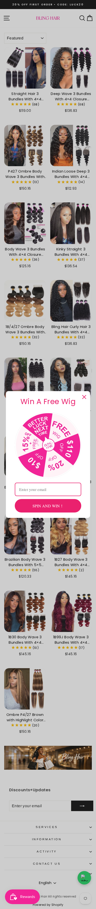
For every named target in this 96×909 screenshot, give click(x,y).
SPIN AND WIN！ (48, 505)
